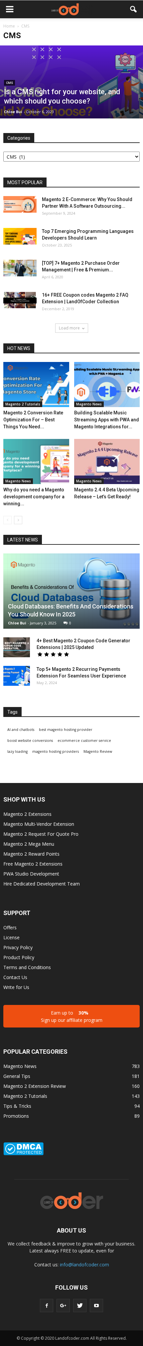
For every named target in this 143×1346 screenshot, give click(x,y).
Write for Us (16, 987)
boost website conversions (30, 740)
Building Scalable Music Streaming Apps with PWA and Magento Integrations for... (106, 419)
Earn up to (71, 1016)
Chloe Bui (13, 111)
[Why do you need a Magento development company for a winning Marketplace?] (36, 461)
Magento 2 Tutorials (22, 404)
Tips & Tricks (17, 1106)
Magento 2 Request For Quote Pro (40, 834)
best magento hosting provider (65, 729)
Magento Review (97, 751)
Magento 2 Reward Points (31, 854)
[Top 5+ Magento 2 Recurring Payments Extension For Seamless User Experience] (16, 676)
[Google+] (63, 1305)
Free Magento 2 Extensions (33, 864)
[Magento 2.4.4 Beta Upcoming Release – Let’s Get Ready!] (107, 461)
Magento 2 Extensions (27, 814)
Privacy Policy (18, 947)
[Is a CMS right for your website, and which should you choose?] (71, 107)
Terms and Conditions (27, 967)
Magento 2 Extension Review (34, 1086)
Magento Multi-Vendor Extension (38, 824)
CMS (9, 83)
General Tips (16, 1076)
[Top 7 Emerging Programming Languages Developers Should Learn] (20, 236)
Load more (69, 328)
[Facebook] (46, 1305)
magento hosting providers (55, 751)
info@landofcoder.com (84, 1264)
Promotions (16, 1116)
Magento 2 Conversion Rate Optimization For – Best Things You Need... (33, 419)
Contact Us (15, 977)
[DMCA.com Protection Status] (23, 1153)
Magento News (89, 404)
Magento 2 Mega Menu (28, 844)
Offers (10, 927)
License (11, 937)
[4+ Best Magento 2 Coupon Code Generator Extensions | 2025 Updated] (16, 647)
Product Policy (18, 957)
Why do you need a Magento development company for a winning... (34, 496)
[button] (133, 9)
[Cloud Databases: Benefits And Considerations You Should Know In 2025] (71, 591)
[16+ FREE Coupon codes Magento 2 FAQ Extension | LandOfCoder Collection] (20, 300)
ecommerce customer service (84, 740)
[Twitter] (79, 1305)
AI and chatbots (20, 729)
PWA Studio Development (31, 874)
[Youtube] (96, 1305)
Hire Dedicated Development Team (41, 884)
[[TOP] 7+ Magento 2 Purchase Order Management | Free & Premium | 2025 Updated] (20, 268)
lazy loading (17, 751)
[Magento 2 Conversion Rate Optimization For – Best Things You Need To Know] (36, 384)
